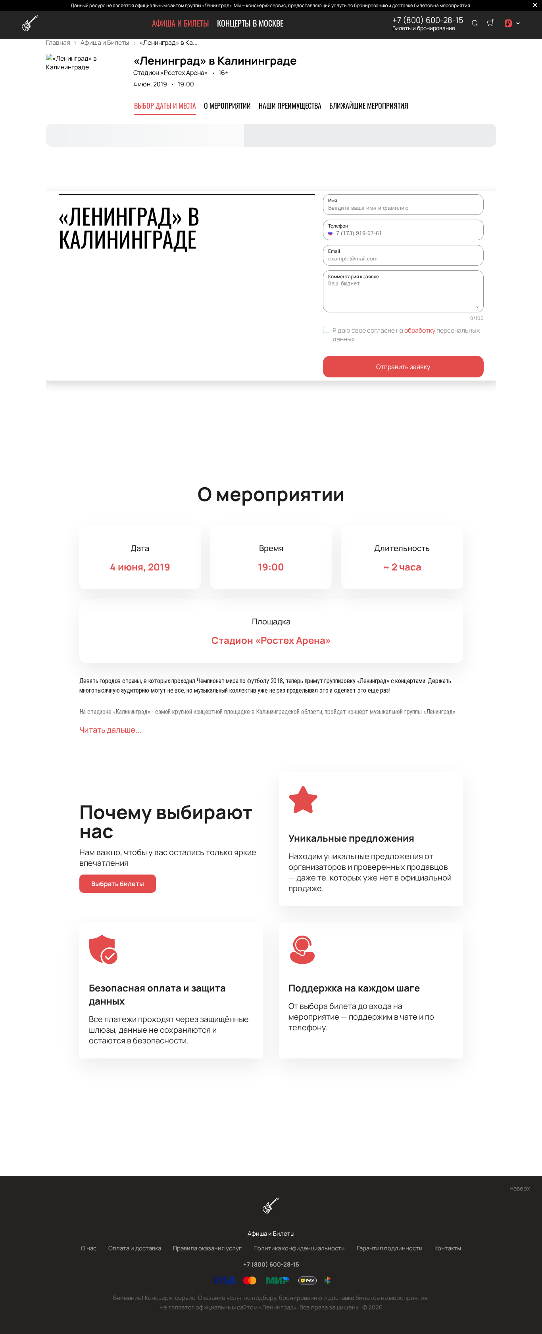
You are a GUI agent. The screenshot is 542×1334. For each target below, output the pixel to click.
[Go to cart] (490, 23)
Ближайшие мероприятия (368, 105)
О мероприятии (227, 105)
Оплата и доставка (134, 1248)
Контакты (447, 1248)
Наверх (519, 1188)
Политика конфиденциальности (299, 1248)
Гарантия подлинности (390, 1248)
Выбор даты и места (165, 105)
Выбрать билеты (117, 883)
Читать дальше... (110, 729)
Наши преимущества (290, 105)
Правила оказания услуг (207, 1248)
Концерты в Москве (250, 23)
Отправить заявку (403, 366)
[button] (331, 233)
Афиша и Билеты (180, 23)
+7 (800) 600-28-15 (427, 20)
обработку (419, 330)
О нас (88, 1248)
